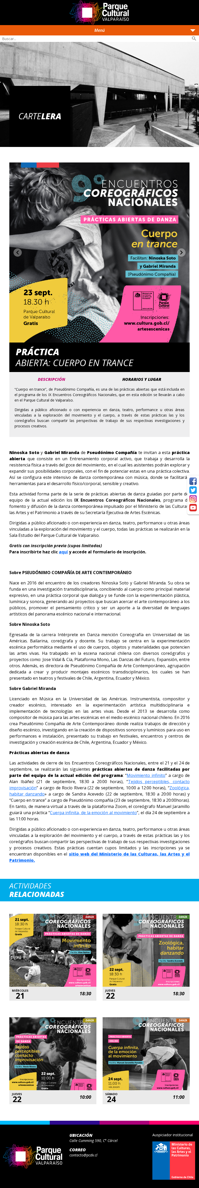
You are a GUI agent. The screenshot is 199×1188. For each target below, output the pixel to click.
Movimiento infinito (146, 775)
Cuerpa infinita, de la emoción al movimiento (93, 812)
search (194, 38)
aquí (63, 552)
